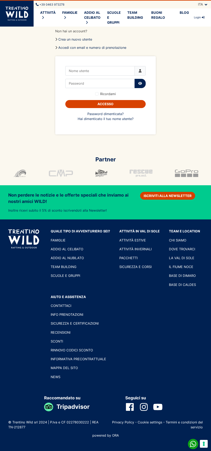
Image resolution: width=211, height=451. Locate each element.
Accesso (105, 104)
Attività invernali (135, 249)
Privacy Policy (123, 422)
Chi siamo (177, 240)
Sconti (57, 341)
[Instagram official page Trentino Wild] (146, 406)
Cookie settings (150, 422)
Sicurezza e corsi (135, 267)
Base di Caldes (182, 285)
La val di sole (181, 258)
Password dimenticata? (105, 114)
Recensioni (60, 332)
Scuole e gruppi (65, 276)
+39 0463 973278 (51, 4)
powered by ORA (105, 435)
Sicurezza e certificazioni (75, 323)
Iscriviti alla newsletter (168, 196)
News (55, 377)
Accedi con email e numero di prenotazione (92, 47)
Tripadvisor (73, 406)
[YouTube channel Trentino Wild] (160, 406)
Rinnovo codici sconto (72, 350)
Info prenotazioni (67, 314)
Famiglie (58, 240)
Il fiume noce (181, 267)
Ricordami (108, 94)
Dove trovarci (182, 249)
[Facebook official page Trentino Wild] (132, 406)
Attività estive (132, 240)
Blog (184, 12)
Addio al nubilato (67, 258)
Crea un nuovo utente (75, 39)
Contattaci (61, 306)
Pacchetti (128, 258)
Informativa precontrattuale (78, 359)
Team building (63, 267)
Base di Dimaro (182, 276)
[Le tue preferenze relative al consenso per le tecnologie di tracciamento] (204, 444)
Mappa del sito (64, 368)
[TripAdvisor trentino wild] (50, 406)
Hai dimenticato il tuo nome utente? (106, 119)
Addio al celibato (92, 15)
